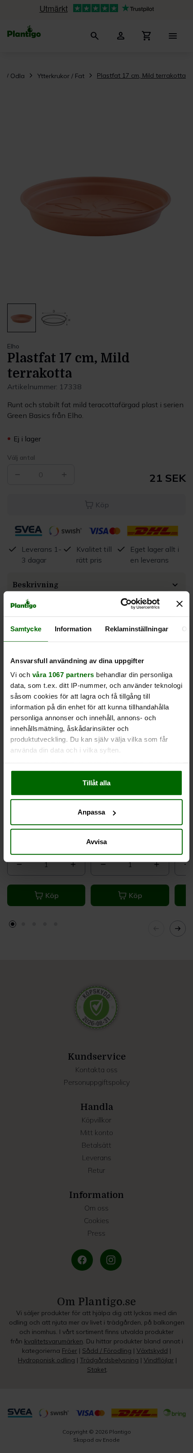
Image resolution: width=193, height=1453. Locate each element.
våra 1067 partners (63, 674)
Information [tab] (73, 628)
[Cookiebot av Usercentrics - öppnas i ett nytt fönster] (121, 604)
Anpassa (91, 812)
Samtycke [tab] (25, 628)
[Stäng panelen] (179, 604)
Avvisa (96, 841)
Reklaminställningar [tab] (136, 628)
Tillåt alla (96, 782)
